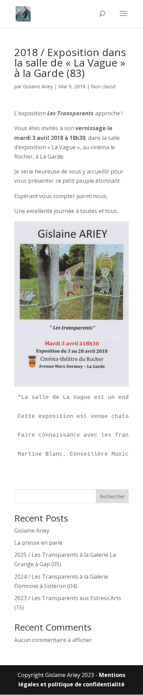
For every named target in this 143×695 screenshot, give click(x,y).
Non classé (103, 86)
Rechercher (112, 496)
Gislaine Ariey (38, 86)
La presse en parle (38, 542)
